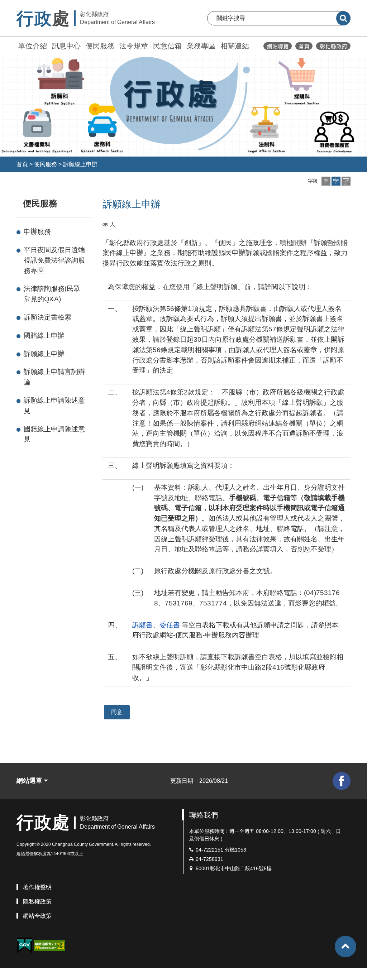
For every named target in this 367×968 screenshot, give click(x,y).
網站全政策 (37, 916)
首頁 (22, 164)
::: (13, 45)
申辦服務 (37, 231)
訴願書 (142, 625)
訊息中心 (66, 46)
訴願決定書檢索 (47, 317)
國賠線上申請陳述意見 (54, 434)
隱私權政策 (37, 901)
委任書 (169, 625)
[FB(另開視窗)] (342, 781)
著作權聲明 (37, 887)
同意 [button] (117, 712)
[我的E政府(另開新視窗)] (24, 946)
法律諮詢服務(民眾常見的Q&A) (52, 294)
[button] (325, 181)
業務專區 (201, 46)
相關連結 (234, 46)
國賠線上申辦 (44, 335)
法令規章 (133, 46)
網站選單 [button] (30, 780)
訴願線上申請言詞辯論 (54, 377)
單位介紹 (32, 46)
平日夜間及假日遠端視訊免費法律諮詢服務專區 (54, 260)
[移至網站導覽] (277, 46)
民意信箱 (167, 46)
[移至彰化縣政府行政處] (304, 46)
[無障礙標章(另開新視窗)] (49, 945)
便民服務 (100, 46)
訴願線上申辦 (80, 164)
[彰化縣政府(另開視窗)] (333, 46)
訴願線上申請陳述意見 (54, 405)
